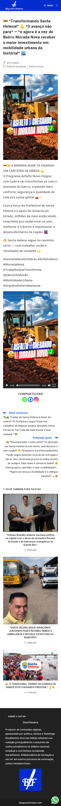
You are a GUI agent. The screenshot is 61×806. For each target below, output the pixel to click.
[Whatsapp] (24, 399)
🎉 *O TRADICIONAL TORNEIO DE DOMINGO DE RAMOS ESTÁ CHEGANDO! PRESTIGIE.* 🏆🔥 (30, 686)
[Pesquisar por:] (56, 5)
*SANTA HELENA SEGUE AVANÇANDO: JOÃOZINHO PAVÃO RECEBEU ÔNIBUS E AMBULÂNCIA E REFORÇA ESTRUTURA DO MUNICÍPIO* (30, 632)
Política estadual (16, 66)
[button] (30, 340)
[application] (30, 339)
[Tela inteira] (54, 385)
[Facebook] (30, 399)
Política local (36, 66)
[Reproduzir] (6, 385)
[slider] (28, 385)
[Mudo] (49, 385)
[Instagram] (36, 399)
